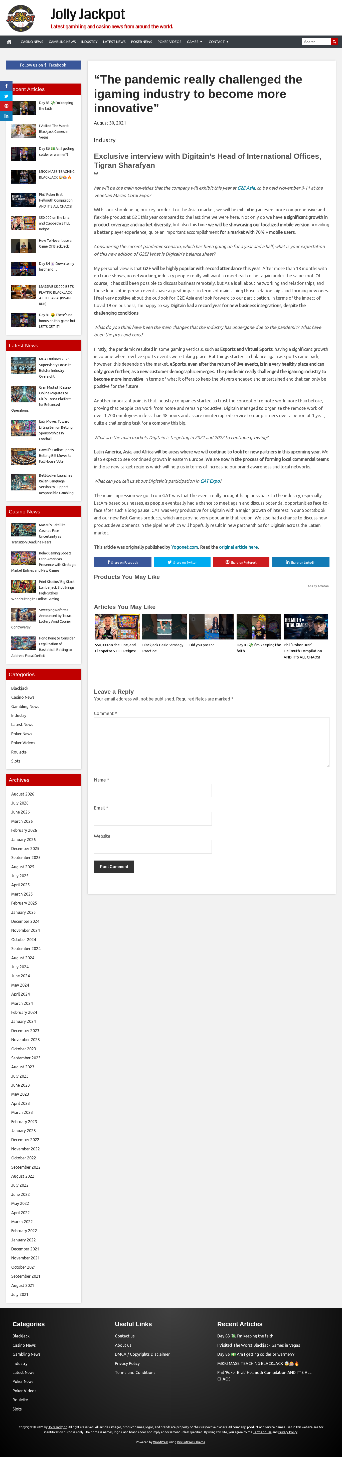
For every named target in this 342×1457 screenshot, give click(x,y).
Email (101, 807)
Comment (105, 713)
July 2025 (20, 876)
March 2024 (22, 1003)
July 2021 (20, 1294)
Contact (217, 42)
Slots (16, 761)
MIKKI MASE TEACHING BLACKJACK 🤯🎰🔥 (258, 1363)
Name (101, 779)
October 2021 (23, 1267)
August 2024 (22, 958)
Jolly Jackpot (88, 14)
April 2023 (20, 1103)
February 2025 (24, 903)
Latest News (114, 42)
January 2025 (23, 912)
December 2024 (25, 921)
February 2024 (24, 1012)
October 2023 (23, 1049)
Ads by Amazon (318, 585)
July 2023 (20, 1076)
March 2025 (22, 894)
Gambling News (62, 42)
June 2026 (20, 812)
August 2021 (22, 1285)
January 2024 (23, 1021)
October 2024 (23, 939)
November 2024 (25, 930)
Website (102, 836)
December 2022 (25, 1139)
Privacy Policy (127, 1363)
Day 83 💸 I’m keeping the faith (245, 1336)
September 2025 (26, 857)
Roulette (19, 752)
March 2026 (22, 821)
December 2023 (25, 1030)
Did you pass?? (201, 645)
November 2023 (25, 1039)
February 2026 (24, 830)
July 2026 (20, 803)
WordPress (160, 1442)
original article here (238, 546)
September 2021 (26, 1276)
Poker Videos (170, 42)
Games (193, 42)
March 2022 (22, 1221)
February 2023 (24, 1121)
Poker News (141, 42)
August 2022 (22, 1176)
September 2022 (26, 1167)
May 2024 (20, 985)
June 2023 (20, 1085)
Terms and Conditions (135, 1372)
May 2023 (20, 1094)
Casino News (32, 42)
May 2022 (20, 1203)
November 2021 (25, 1258)
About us (123, 1345)
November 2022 (25, 1149)
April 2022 (20, 1212)
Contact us (125, 1336)
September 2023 (26, 1058)
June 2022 (20, 1194)
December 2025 (25, 848)
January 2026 (23, 839)
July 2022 (20, 1185)
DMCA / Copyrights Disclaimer (142, 1354)
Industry (89, 42)
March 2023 (22, 1112)
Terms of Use (262, 1432)
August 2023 (22, 1067)
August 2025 (22, 867)
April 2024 (20, 994)
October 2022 (23, 1158)
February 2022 (24, 1230)
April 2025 (20, 885)
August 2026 (22, 794)
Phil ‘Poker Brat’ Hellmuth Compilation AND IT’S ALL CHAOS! (303, 651)
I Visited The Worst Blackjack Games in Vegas (258, 1345)
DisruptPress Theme (191, 1442)
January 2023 (23, 1130)
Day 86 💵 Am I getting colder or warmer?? (255, 1354)
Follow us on (43, 65)
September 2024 (26, 948)
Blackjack (19, 688)
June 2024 (20, 976)
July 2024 (20, 967)
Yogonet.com (184, 546)
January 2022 (23, 1240)
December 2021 (25, 1249)
